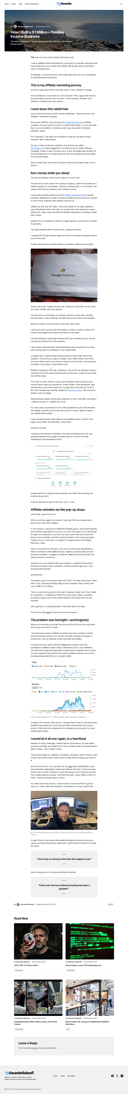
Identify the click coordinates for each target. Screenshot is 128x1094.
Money (110, 904)
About (62, 1076)
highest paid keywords (74, 195)
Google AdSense (72, 122)
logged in (35, 1048)
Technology (19, 970)
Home (55, 1076)
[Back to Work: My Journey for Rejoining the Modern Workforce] (90, 998)
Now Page (71, 1076)
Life (68, 1029)
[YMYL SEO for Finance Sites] (38, 941)
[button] (121, 4)
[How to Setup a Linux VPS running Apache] (90, 941)
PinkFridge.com (37, 148)
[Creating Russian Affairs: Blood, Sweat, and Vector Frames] (38, 998)
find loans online (75, 390)
